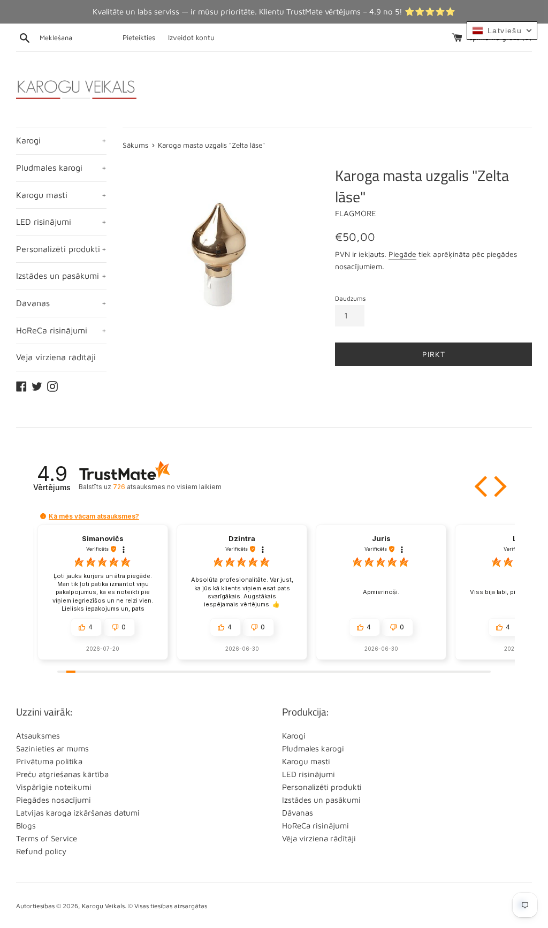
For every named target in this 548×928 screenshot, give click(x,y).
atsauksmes (167, 487)
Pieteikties (139, 37)
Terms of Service (46, 838)
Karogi (61, 140)
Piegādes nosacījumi (53, 799)
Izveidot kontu (191, 37)
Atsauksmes (38, 735)
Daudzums (350, 298)
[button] (482, 486)
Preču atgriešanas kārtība (62, 774)
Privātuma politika (49, 761)
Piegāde (402, 253)
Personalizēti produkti (61, 249)
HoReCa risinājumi (61, 330)
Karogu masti (61, 195)
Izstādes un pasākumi (61, 275)
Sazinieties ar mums (52, 748)
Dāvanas (61, 303)
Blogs (26, 825)
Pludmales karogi (61, 167)
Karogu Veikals (103, 906)
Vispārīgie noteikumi (54, 787)
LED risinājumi (61, 221)
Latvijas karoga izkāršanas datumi (78, 812)
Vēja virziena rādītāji (56, 357)
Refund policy (41, 851)
